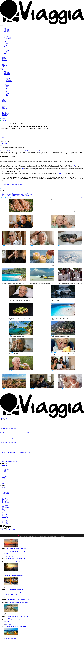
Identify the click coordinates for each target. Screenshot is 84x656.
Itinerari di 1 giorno (5, 498)
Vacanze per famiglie (7, 30)
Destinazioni (4, 32)
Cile (6, 45)
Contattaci (7, 529)
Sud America (6, 41)
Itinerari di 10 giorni (5, 501)
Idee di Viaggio (4, 122)
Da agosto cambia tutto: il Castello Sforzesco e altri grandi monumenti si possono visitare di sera (14, 456)
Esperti (3, 64)
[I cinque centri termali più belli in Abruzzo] (43, 553)
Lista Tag (3, 487)
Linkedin (3, 137)
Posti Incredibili (4, 479)
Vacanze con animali (7, 31)
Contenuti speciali (2, 529)
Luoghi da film (4, 60)
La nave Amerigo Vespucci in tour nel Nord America (8, 428)
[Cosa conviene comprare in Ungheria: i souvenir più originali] (43, 632)
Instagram (3, 138)
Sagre (3, 506)
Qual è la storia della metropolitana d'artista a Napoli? (8, 150)
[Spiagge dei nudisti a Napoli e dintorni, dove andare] (43, 587)
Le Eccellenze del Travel (6, 113)
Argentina (7, 42)
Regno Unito (8, 35)
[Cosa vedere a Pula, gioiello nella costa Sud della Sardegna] (43, 608)
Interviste (3, 63)
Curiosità (3, 104)
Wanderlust (3, 62)
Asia (4, 46)
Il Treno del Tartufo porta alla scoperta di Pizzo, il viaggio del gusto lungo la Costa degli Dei (16, 192)
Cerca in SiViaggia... (3, 528)
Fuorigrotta (60, 173)
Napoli (11, 158)
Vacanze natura (6, 29)
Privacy (27, 536)
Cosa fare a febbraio (5, 514)
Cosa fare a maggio (5, 517)
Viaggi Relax (17, 184)
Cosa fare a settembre (5, 520)
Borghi (5, 28)
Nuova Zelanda (8, 54)
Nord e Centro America (7, 37)
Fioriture (3, 495)
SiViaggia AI (4, 58)
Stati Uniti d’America (9, 38)
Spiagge (3, 508)
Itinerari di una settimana (5, 502)
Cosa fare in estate (6, 184)
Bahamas (7, 40)
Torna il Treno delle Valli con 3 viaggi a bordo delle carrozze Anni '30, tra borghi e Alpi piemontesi (17, 194)
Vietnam (7, 48)
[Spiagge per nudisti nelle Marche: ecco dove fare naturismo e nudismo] (43, 597)
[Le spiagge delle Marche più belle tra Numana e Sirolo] (43, 618)
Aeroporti (3, 488)
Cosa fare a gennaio (5, 513)
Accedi (1, 25)
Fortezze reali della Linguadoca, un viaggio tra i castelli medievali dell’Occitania (12, 438)
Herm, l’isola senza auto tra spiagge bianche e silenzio (8, 442)
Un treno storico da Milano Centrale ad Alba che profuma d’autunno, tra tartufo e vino (15, 193)
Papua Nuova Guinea (9, 55)
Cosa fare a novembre (5, 522)
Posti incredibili (4, 59)
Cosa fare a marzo (4, 515)
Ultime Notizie (6, 476)
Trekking (3, 510)
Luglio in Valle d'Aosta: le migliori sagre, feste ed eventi (8, 461)
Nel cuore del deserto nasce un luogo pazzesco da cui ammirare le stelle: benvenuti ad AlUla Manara (15, 432)
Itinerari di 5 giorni (5, 500)
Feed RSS (10, 529)
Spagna (7, 36)
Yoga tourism (4, 112)
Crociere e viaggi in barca (6, 493)
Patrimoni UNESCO (5, 505)
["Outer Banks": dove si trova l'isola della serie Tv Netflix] (43, 556)
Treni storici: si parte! (5, 114)
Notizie (3, 56)
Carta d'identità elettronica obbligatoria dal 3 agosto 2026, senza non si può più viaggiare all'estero (15, 452)
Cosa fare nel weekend (5, 492)
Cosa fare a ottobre (5, 521)
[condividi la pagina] (1, 145)
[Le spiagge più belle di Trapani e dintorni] (43, 594)
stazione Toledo (73, 165)
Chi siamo (20, 536)
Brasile (7, 43)
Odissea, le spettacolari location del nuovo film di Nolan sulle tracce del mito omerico (13, 423)
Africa (5, 49)
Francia (7, 34)
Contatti (3, 66)
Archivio (13, 529)
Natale (3, 504)
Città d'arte (1, 184)
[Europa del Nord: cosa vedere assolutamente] (43, 638)
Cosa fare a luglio (4, 518)
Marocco (7, 50)
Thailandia (7, 47)
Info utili (3, 57)
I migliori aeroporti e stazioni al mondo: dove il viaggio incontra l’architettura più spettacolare (16, 195)
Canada (7, 39)
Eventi (3, 494)
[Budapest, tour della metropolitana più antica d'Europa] (43, 581)
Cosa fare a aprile (4, 516)
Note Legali (23, 536)
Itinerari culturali (11, 184)
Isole (2, 496)
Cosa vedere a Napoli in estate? (35, 150)
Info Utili (3, 477)
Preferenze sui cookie (34, 536)
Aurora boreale (4, 489)
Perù (6, 44)
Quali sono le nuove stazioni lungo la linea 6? (24, 150)
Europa (5, 75)
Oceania (5, 53)
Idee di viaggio (4, 26)
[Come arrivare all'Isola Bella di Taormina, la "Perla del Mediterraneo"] (43, 550)
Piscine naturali (4, 115)
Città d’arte (3, 490)
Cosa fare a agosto (5, 519)
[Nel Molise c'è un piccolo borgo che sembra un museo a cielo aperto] (43, 624)
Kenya (7, 52)
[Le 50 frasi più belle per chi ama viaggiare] (43, 567)
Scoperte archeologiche (5, 507)
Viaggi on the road (5, 511)
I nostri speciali (4, 65)
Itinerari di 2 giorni (5, 499)
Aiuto (38, 536)
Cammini (5, 27)
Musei (3, 503)
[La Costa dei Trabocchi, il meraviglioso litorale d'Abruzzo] (43, 543)
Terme (3, 509)
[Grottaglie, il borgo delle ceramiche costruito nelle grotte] (43, 573)
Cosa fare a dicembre (5, 523)
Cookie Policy (29, 536)
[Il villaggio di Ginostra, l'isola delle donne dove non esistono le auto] (43, 614)
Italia (6, 33)
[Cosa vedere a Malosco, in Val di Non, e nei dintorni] (43, 621)
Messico (7, 82)
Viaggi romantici (4, 512)
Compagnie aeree (4, 491)
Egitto (7, 51)
